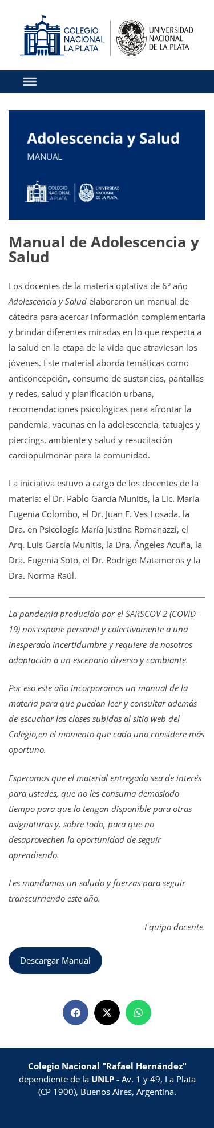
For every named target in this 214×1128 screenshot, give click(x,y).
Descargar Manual (55, 960)
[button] (75, 1012)
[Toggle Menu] (30, 82)
